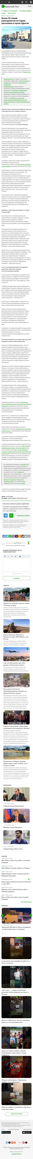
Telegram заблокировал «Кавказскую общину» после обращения (13, 1081)
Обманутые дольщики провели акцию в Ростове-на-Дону (16, 604)
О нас (2, 1129)
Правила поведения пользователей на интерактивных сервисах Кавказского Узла (16, 1148)
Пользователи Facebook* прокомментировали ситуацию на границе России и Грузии (14, 691)
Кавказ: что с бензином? (10, 10)
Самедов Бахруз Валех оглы (12, 849)
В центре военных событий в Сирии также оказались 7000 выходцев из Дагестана (16, 451)
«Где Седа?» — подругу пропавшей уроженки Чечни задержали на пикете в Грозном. (15, 992)
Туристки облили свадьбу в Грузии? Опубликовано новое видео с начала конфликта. (13, 1053)
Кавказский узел (9, 79)
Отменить (17, 578)
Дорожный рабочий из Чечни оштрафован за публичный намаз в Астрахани (16, 928)
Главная (3, 13)
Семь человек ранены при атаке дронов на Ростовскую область (14, 664)
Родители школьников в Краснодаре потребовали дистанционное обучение (16, 727)
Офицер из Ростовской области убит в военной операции (14, 890)
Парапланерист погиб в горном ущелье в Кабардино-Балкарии (15, 875)
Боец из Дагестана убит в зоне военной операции (14, 898)
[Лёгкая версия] (9, 2)
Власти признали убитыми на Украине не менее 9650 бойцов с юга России (16, 637)
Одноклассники (8, 481)
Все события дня (26, 902)
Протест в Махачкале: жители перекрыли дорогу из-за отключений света (15, 1021)
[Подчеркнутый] (12, 556)
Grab (15, 543)
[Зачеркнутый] (15, 556)
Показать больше (16, 1114)
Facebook (6, 479)
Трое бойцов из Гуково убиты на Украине (15, 868)
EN (5, 1)
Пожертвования (28, 1129)
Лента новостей (12, 13)
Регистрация (17, 573)
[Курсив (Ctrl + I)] (8, 556)
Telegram (20, 472)
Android (23, 464)
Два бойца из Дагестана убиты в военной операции (15, 861)
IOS (28, 464)
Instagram (13, 479)
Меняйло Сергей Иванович (12, 827)
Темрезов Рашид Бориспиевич (13, 806)
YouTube (22, 483)
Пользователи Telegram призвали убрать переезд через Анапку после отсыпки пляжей (15, 763)
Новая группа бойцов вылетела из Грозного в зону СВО (16, 883)
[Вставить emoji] (20, 556)
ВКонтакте (20, 479)
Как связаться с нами (14, 1129)
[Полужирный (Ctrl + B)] (5, 556)
